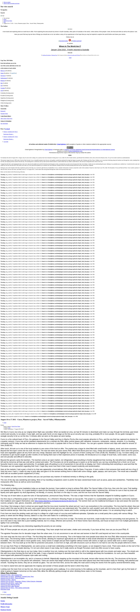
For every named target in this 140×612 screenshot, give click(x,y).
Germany (3, 75)
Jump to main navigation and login (11, 3)
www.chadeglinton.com (75, 151)
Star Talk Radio (4, 123)
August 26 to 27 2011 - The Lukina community (15, 588)
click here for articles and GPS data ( (73, 55)
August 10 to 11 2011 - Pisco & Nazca (12, 578)
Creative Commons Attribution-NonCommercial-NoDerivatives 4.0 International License (89, 149)
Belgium (3, 80)
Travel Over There (16, 426)
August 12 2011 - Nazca (8, 580)
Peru (9, 427)
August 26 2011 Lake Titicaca (10, 586)
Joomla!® (8, 594)
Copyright (6, 141)
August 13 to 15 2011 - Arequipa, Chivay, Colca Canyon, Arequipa (21, 581)
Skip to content (7, 2)
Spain (2, 73)
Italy (2, 83)
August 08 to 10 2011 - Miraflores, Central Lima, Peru (17, 576)
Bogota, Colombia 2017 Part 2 (11, 131)
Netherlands (4, 78)
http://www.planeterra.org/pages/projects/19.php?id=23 (56, 501)
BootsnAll (3, 111)
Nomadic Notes (4, 113)
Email (5, 422)
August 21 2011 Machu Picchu (10, 584)
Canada (3, 88)
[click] (7, 129)
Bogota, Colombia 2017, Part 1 (11, 136)
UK (1, 85)
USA (2, 90)
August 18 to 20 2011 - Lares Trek (11, 583)
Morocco (3, 70)
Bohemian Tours (54, 55)
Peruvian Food (5, 589)
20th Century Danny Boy (6, 118)
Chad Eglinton (61, 144)
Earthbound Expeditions (47, 55)
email (70, 57)
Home (5, 592)
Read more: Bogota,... (9, 134)
